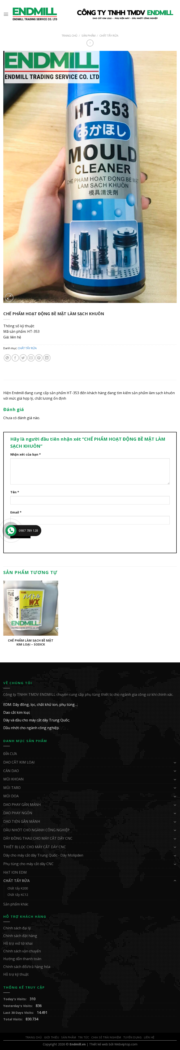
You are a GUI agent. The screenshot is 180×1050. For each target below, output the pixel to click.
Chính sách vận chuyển (22, 951)
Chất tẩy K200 (17, 888)
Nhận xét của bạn (25, 454)
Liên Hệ (149, 1037)
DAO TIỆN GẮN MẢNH (21, 821)
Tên (14, 492)
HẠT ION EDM (15, 872)
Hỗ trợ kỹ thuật (16, 974)
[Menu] (6, 14)
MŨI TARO (12, 787)
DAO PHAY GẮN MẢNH (22, 804)
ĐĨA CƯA (10, 753)
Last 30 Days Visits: (19, 1013)
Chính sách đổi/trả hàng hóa (26, 966)
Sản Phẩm (88, 36)
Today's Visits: (15, 999)
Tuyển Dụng (132, 1037)
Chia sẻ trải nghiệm (106, 1037)
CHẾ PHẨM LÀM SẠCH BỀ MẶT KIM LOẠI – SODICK (30, 642)
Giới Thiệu (51, 1037)
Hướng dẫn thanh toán (22, 958)
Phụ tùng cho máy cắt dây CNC (28, 863)
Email (16, 512)
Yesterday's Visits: (18, 1006)
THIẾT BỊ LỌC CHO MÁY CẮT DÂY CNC (34, 846)
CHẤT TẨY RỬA (108, 36)
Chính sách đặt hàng (20, 935)
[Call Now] (10, 530)
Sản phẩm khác (15, 904)
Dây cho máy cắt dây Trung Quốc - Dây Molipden (43, 855)
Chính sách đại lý (17, 928)
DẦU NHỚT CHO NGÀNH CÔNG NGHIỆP (36, 830)
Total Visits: (13, 1019)
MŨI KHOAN (13, 779)
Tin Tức (83, 1037)
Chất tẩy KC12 (17, 895)
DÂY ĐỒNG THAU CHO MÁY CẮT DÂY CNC (37, 838)
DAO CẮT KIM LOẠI (19, 762)
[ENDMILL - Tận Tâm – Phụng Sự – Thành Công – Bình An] (92, 14)
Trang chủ (69, 36)
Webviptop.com (125, 1044)
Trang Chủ (33, 1037)
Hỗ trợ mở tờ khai (17, 943)
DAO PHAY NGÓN (17, 812)
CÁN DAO (11, 770)
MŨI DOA (11, 796)
